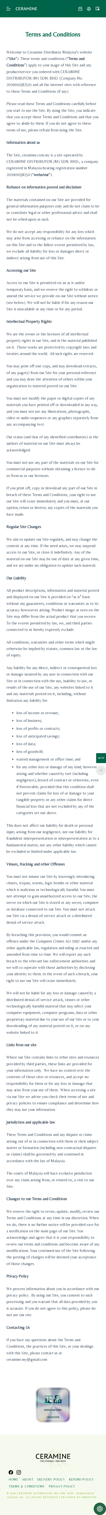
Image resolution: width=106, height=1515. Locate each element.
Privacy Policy (62, 1486)
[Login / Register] (89, 9)
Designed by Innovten (79, 1497)
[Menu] (8, 8)
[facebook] (11, 1472)
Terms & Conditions (27, 1486)
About (28, 1479)
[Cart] (80, 9)
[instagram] (19, 1472)
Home (13, 1479)
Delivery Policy (51, 1479)
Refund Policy (81, 1479)
